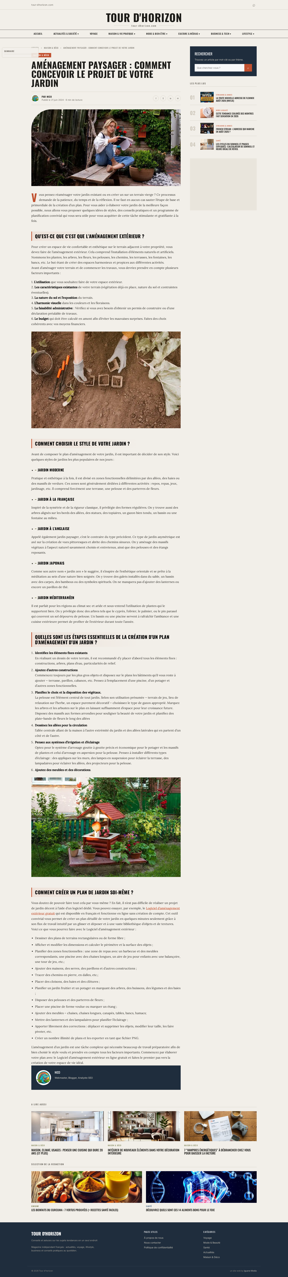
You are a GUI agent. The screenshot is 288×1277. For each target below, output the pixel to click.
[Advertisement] (223, 184)
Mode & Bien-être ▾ (156, 33)
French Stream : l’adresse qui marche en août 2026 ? (235, 130)
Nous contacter (152, 1242)
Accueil (38, 33)
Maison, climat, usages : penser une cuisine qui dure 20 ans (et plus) (67, 1151)
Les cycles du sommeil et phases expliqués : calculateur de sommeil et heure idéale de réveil (235, 146)
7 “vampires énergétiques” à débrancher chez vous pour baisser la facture (217, 1151)
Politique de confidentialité (158, 1247)
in (170, 98)
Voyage (94, 33)
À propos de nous (153, 1237)
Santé (206, 1247)
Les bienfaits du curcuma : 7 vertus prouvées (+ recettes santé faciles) (74, 1210)
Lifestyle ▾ (248, 33)
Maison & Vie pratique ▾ (121, 33)
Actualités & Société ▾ (66, 33)
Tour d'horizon (144, 17)
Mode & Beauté (211, 1242)
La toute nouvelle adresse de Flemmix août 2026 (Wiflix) (235, 99)
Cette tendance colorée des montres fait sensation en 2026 (235, 115)
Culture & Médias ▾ (189, 33)
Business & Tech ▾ (221, 33)
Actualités (208, 1252)
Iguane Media (250, 1270)
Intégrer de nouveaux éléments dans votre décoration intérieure (143, 1151)
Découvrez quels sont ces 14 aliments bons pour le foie (180, 1210)
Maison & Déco (51, 47)
